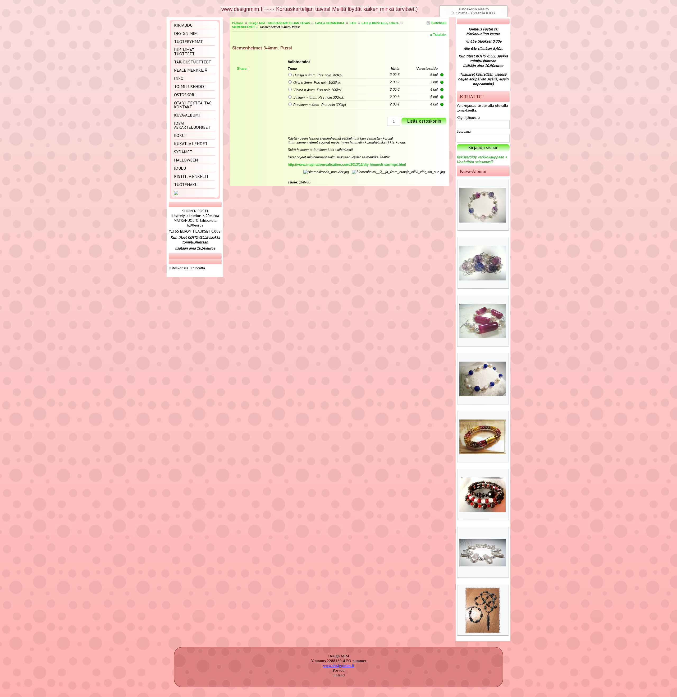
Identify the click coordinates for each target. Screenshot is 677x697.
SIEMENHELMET (243, 27)
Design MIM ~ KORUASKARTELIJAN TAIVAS (279, 23)
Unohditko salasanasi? (475, 161)
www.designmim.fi (338, 665)
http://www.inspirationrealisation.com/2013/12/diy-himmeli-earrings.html (347, 165)
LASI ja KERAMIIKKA (329, 23)
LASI (353, 23)
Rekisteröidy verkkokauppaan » (482, 157)
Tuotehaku (438, 23)
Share (241, 69)
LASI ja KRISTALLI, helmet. (380, 23)
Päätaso (237, 23)
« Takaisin (438, 35)
